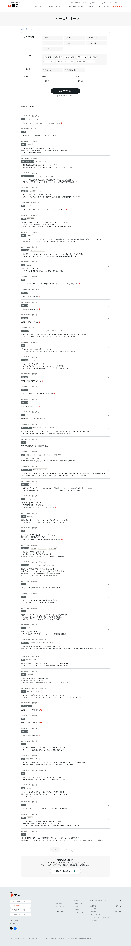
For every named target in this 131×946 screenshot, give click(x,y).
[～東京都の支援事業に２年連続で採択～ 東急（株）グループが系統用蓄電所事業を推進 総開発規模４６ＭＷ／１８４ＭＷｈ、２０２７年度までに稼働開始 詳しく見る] (65, 550)
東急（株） (48, 70)
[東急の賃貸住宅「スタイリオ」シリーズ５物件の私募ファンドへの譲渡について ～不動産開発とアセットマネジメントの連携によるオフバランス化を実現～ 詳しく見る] (65, 517)
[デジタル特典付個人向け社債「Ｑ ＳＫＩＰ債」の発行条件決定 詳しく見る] (65, 584)
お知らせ (24, 29)
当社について (39, 6)
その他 (47, 48)
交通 (46, 38)
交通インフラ (78, 903)
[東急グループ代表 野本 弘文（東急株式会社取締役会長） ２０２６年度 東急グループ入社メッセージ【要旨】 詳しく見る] (65, 598)
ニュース (98, 6)
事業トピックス (61, 6)
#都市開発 (58, 57)
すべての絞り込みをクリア (65, 96)
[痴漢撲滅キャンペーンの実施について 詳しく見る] (65, 415)
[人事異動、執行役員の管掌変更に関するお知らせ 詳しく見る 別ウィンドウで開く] (65, 390)
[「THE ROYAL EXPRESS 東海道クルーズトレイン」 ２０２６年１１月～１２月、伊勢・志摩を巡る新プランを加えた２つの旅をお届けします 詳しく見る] (65, 347)
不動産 (69, 38)
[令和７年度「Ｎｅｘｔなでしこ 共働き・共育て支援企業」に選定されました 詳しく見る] (65, 805)
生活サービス (93, 38)
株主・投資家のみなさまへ (77, 6)
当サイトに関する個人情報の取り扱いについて (53, 938)
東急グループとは (96, 914)
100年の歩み (49, 6)
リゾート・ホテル (50, 43)
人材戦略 (94, 920)
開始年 (44, 76)
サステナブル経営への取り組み (100, 917)
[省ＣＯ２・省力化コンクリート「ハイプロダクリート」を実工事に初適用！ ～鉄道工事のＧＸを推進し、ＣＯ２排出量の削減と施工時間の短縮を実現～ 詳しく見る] (65, 661)
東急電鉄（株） (72, 70)
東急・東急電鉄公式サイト (79, 3)
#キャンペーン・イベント (65, 61)
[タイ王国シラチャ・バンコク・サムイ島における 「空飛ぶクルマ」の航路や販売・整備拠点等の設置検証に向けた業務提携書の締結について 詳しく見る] (65, 192)
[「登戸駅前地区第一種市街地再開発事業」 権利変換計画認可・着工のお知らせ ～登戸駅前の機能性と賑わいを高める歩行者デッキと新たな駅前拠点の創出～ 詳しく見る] (65, 677)
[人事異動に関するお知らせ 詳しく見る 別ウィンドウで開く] (65, 293)
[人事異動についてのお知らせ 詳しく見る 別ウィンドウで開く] (65, 706)
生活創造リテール (79, 909)
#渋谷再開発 (48, 57)
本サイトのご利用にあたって (18, 938)
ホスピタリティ (79, 912)
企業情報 (90, 6)
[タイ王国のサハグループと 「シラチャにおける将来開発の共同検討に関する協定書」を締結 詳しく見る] (65, 266)
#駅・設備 (92, 57)
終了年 (78, 76)
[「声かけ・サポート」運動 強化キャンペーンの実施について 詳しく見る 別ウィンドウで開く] (65, 119)
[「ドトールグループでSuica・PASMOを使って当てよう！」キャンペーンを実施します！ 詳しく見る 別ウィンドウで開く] (65, 280)
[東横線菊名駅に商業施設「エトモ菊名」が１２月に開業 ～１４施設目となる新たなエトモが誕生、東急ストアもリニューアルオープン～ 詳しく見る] (65, 163)
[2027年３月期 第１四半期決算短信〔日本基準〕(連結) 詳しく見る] (65, 132)
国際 (68, 43)
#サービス (91, 61)
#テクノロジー (49, 61)
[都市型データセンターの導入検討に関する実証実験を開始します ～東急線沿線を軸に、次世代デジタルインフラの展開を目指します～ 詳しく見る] (65, 775)
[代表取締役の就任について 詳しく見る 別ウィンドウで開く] (65, 403)
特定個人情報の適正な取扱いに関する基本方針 (80, 938)
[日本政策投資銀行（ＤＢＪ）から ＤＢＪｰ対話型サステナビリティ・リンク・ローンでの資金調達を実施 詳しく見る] (65, 629)
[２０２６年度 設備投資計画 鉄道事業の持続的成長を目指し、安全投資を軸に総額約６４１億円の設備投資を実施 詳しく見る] (65, 456)
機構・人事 (92, 43)
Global (106, 2)
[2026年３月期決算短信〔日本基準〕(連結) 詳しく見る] (65, 443)
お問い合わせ (95, 2)
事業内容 (93, 911)
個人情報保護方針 (34, 938)
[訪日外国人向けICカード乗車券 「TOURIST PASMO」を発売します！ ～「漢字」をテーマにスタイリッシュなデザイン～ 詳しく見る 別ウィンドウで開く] (65, 501)
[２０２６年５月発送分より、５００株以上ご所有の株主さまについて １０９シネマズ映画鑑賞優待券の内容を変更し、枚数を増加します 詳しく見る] (65, 745)
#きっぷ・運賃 (69, 57)
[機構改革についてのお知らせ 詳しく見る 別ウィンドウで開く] (65, 719)
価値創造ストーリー (61, 903)
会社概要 (93, 909)
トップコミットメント (62, 906)
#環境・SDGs (80, 61)
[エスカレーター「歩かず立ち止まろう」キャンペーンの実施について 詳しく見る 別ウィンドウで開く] (65, 206)
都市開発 (77, 906)
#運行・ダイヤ (81, 57)
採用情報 (107, 6)
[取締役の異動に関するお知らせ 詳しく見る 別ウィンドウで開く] (65, 377)
